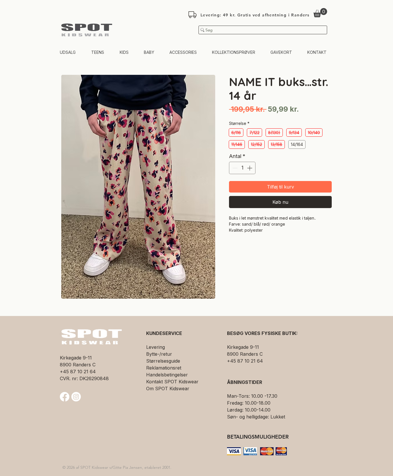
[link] (320, 12)
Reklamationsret (163, 368)
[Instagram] (76, 396)
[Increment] (250, 168)
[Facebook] (64, 396)
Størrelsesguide (163, 361)
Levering (155, 347)
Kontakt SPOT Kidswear (172, 381)
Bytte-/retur (159, 354)
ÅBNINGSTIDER (244, 382)
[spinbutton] (242, 168)
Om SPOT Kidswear (167, 388)
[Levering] (192, 15)
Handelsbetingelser (167, 375)
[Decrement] (234, 168)
